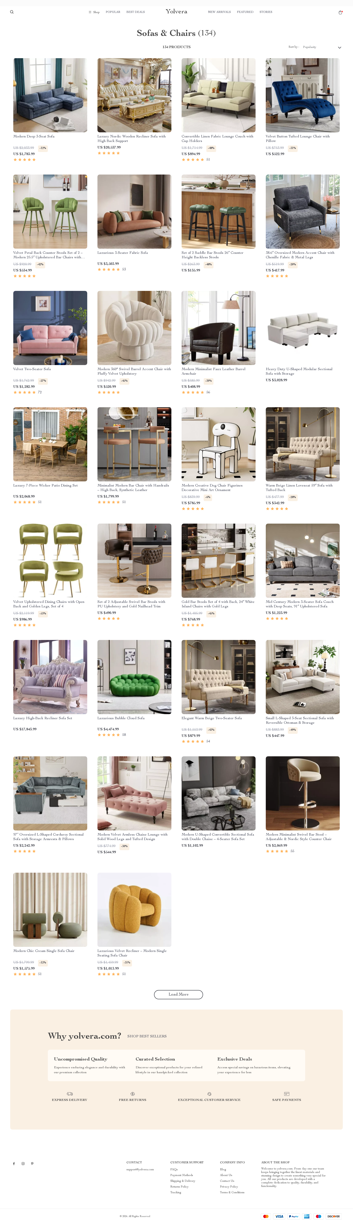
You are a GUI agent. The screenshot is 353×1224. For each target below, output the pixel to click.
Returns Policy (179, 1186)
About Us (226, 1175)
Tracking (175, 1192)
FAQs (174, 1169)
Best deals (135, 12)
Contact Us (227, 1181)
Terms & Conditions (232, 1192)
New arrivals (219, 12)
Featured (245, 12)
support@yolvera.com (140, 1169)
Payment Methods (181, 1175)
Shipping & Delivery (182, 1181)
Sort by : (294, 47)
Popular (113, 12)
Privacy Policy (229, 1186)
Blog (223, 1169)
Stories (266, 12)
